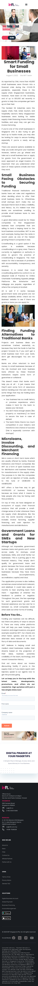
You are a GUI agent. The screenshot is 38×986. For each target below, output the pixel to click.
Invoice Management (9, 908)
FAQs (3, 852)
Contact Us (5, 855)
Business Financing (8, 905)
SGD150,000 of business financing (18, 490)
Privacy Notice (6, 880)
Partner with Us (6, 862)
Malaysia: (5, 817)
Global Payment (7, 902)
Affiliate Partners (7, 859)
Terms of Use (6, 877)
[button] (26, 4)
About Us (5, 845)
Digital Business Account (10, 898)
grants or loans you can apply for (15, 302)
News (3, 848)
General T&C (6, 883)
